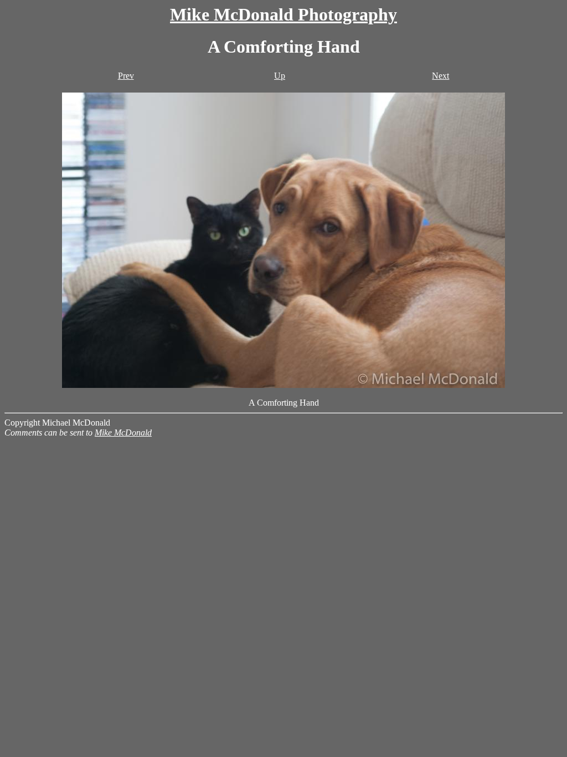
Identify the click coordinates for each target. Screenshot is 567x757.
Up (279, 75)
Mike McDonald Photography (283, 14)
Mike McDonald (123, 432)
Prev (126, 75)
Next (440, 75)
